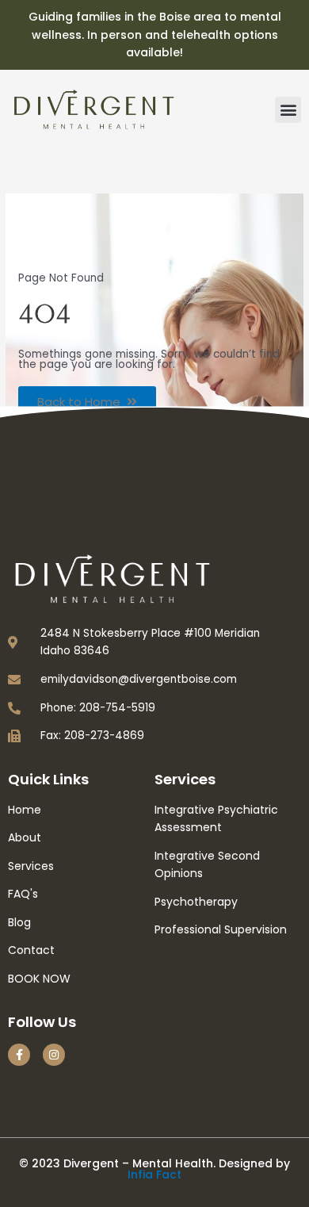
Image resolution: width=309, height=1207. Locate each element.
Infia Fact (154, 1174)
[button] (288, 110)
